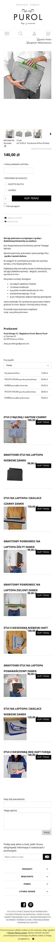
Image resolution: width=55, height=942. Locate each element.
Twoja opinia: (10, 810)
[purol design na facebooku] (23, 904)
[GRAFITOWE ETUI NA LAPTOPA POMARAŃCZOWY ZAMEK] (16, 685)
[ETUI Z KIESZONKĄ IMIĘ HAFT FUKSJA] (16, 766)
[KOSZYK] (48, 33)
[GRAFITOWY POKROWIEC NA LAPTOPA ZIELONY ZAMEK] (16, 604)
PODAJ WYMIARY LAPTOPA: (16, 164)
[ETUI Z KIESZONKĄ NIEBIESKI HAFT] (16, 642)
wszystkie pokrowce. (18, 312)
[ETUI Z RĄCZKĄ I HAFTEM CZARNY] (16, 431)
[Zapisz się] (47, 857)
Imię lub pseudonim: (14, 799)
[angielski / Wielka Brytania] (39, 42)
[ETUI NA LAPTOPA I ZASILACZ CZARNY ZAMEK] (16, 518)
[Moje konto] (34, 33)
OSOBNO (12, 190)
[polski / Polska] (44, 39)
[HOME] (27, 16)
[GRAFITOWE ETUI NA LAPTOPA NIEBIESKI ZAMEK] (16, 474)
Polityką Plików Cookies (17, 932)
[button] (7, 33)
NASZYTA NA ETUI (16, 184)
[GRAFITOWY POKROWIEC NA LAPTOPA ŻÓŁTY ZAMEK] (16, 561)
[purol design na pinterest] (30, 904)
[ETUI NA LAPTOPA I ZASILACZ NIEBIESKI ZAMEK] (16, 728)
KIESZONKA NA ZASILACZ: (15, 178)
